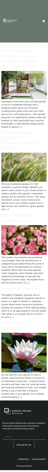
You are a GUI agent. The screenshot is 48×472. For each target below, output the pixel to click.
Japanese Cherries (20, 288)
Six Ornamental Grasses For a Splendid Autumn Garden (18, 140)
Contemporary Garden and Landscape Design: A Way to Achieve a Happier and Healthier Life (24, 56)
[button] (44, 21)
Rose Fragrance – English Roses (18, 218)
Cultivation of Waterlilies (14, 325)
